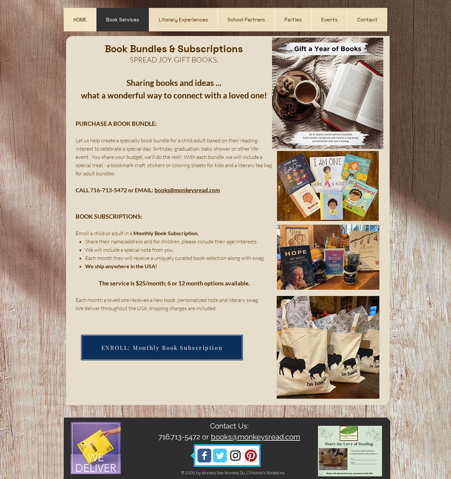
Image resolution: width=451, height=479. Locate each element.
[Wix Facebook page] (204, 455)
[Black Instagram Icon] (235, 455)
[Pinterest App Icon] (251, 455)
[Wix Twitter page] (220, 455)
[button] (183, 19)
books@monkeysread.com (187, 190)
